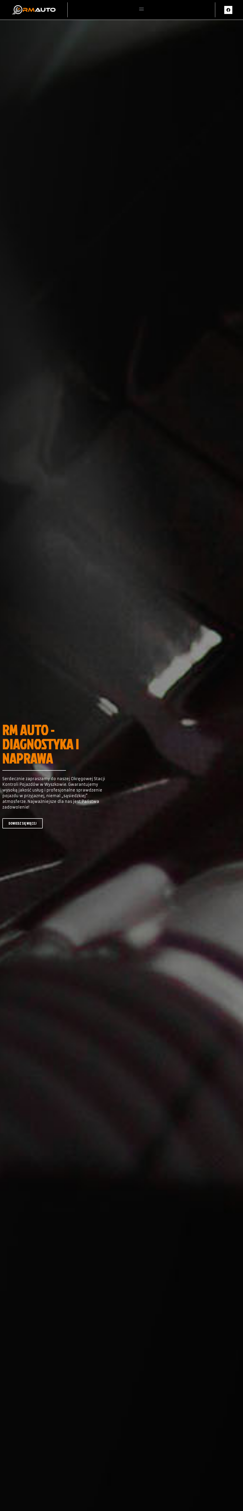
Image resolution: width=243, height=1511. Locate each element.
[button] (141, 9)
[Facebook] (228, 10)
